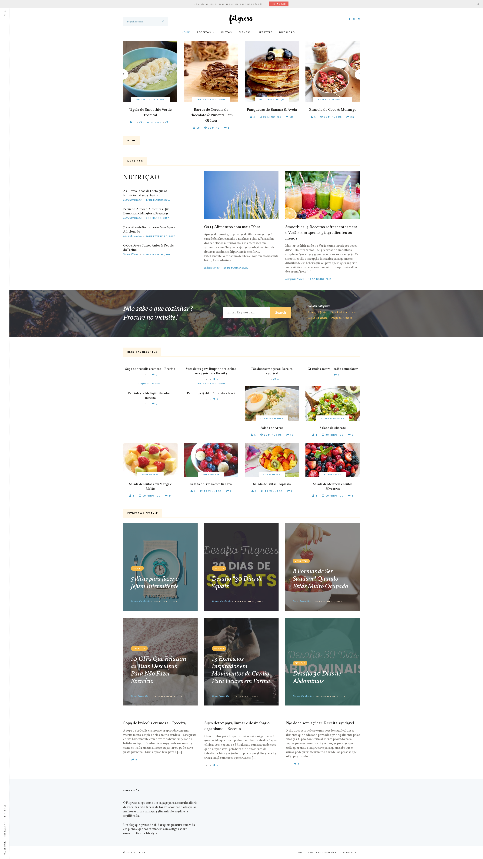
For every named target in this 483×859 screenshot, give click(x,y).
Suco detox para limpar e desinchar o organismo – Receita (211, 371)
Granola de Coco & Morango (332, 109)
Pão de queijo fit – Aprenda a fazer (211, 393)
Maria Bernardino (132, 200)
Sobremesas (150, 474)
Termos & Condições (321, 852)
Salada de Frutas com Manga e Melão (150, 486)
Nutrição (287, 32)
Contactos (348, 852)
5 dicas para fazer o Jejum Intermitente (155, 582)
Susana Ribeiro (130, 254)
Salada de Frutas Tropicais (272, 484)
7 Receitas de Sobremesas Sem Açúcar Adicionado (150, 229)
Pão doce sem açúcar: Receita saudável (272, 371)
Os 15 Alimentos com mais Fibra (232, 227)
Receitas (204, 32)
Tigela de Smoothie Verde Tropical (150, 112)
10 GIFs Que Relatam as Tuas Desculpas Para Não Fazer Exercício (158, 670)
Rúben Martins (211, 268)
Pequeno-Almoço (271, 99)
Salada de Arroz (272, 428)
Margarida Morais (294, 279)
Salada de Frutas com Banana (211, 484)
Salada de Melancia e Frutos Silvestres (332, 486)
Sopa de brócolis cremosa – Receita (150, 369)
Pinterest (4, 810)
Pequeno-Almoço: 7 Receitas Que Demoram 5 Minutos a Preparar (146, 211)
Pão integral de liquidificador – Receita (150, 395)
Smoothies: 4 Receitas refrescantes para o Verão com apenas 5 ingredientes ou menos (321, 232)
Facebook (4, 848)
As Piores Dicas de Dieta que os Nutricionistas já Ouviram (145, 193)
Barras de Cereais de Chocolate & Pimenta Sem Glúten (211, 115)
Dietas (226, 32)
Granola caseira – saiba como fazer (333, 369)
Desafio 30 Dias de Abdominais (317, 677)
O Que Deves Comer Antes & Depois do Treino (148, 247)
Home (186, 32)
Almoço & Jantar (318, 312)
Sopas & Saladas (318, 318)
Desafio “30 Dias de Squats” (237, 582)
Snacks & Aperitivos (150, 99)
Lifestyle (265, 32)
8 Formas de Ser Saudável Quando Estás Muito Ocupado (320, 579)
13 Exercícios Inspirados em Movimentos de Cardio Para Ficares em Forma (241, 670)
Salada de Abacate (333, 428)
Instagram (4, 829)
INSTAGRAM (279, 4)
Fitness (245, 32)
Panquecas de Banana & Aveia (272, 109)
